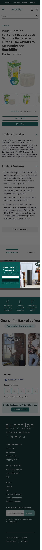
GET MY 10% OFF (10, 280)
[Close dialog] (39, 263)
